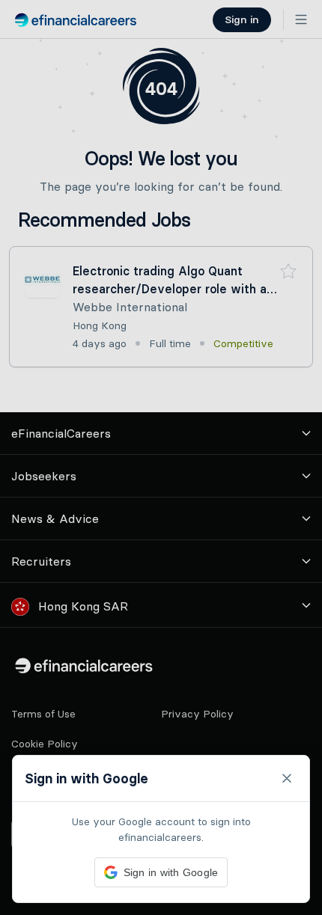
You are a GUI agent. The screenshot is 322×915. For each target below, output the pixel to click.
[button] (161, 457)
